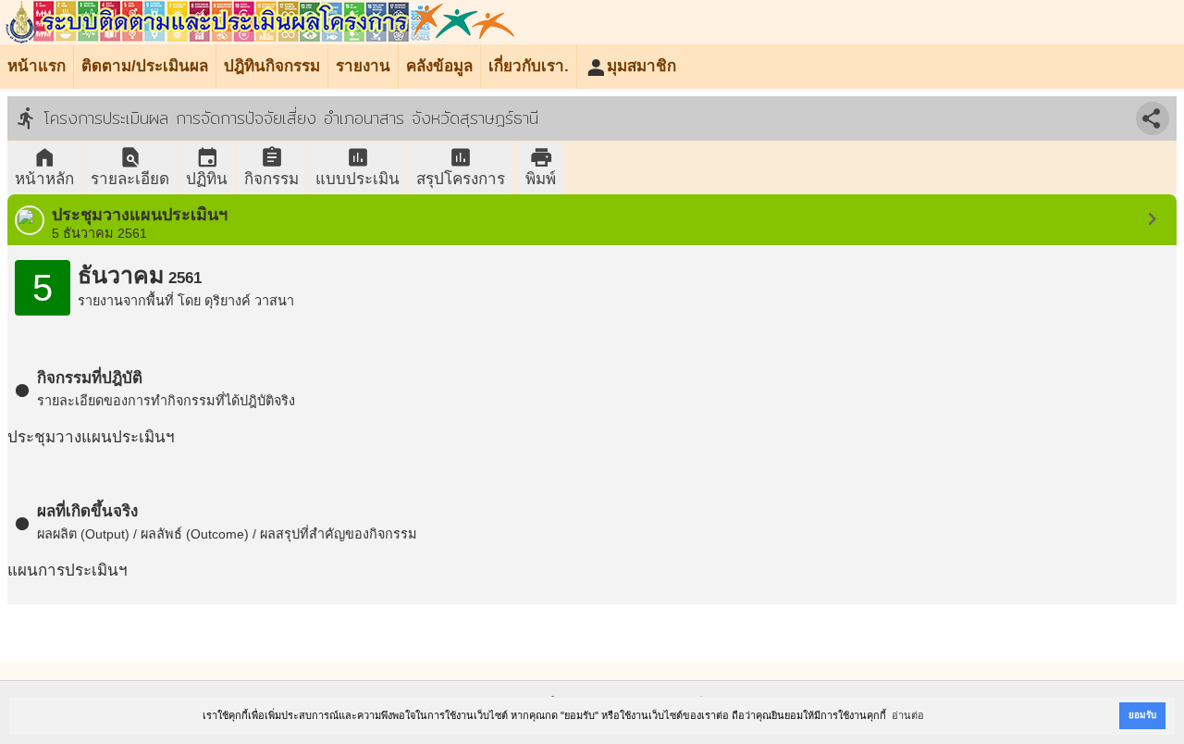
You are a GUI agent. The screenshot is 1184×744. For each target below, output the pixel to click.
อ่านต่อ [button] (908, 715)
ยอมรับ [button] (1142, 715)
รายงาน (363, 66)
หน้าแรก (36, 66)
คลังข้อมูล (439, 66)
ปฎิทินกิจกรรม (272, 66)
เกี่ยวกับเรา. (528, 66)
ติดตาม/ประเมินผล (144, 66)
